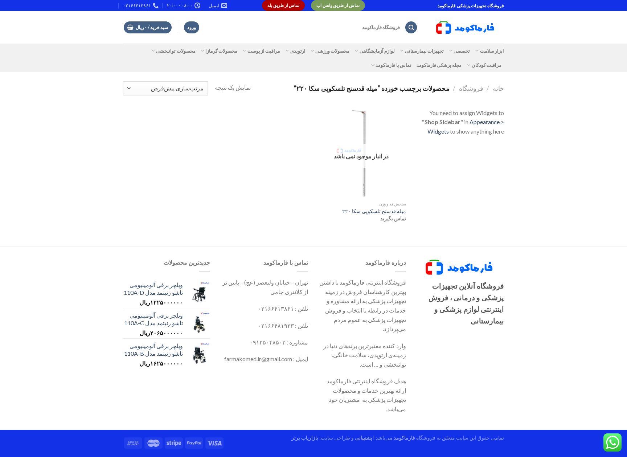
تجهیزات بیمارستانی (424, 51)
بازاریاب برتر (304, 437)
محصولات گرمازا (221, 51)
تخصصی (462, 51)
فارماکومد (404, 437)
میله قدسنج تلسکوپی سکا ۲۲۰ (374, 211)
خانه (498, 88)
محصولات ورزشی (332, 51)
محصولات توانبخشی (175, 51)
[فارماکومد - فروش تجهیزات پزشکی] (466, 28)
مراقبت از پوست (263, 51)
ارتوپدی (297, 51)
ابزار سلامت (492, 51)
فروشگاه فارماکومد (381, 27)
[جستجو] (411, 27)
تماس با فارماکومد (393, 65)
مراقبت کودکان (486, 65)
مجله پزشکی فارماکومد (439, 65)
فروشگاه (471, 88)
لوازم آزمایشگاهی (377, 51)
